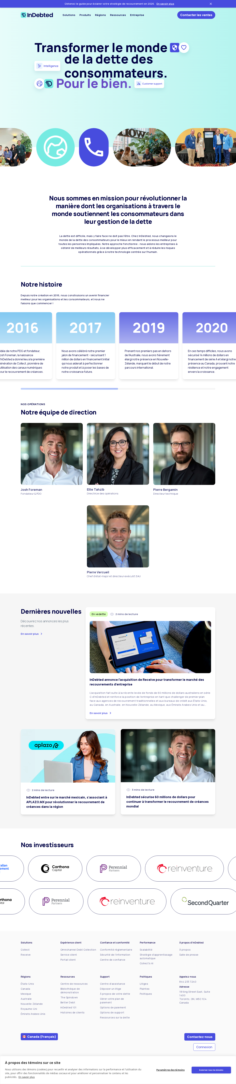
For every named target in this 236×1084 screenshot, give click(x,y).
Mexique (26, 993)
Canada (25, 988)
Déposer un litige (110, 988)
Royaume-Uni (29, 1008)
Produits (85, 15)
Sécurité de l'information (115, 954)
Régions (100, 15)
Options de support (112, 1012)
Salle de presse (189, 954)
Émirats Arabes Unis (33, 1013)
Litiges (144, 983)
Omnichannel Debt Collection (78, 949)
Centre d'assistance (112, 983)
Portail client (68, 959)
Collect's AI (146, 963)
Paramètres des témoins (170, 1070)
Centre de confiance (112, 959)
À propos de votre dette (115, 993)
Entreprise (137, 15)
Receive (26, 954)
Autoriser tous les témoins (211, 1070)
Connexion (204, 1047)
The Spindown (69, 997)
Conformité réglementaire (116, 949)
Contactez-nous (200, 1037)
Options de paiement (113, 1007)
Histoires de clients (72, 1012)
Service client (68, 954)
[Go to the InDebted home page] (37, 15)
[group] (51, 869)
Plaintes (145, 988)
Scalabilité (146, 949)
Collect (25, 949)
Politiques (146, 993)
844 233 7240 (187, 981)
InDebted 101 (68, 1007)
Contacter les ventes (196, 15)
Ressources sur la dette (115, 1017)
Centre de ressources (74, 983)
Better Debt (67, 1002)
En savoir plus (165, 3)
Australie (26, 998)
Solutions (69, 15)
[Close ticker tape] (211, 4)
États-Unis (27, 983)
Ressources (118, 15)
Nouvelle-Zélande (32, 1003)
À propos (185, 949)
